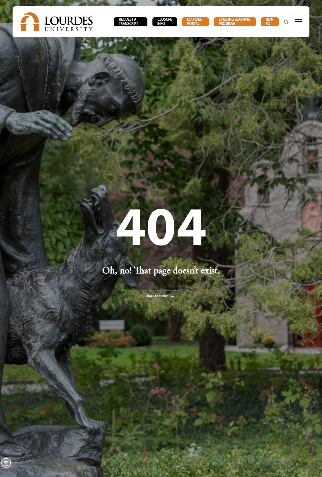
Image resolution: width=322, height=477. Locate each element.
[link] (6, 463)
